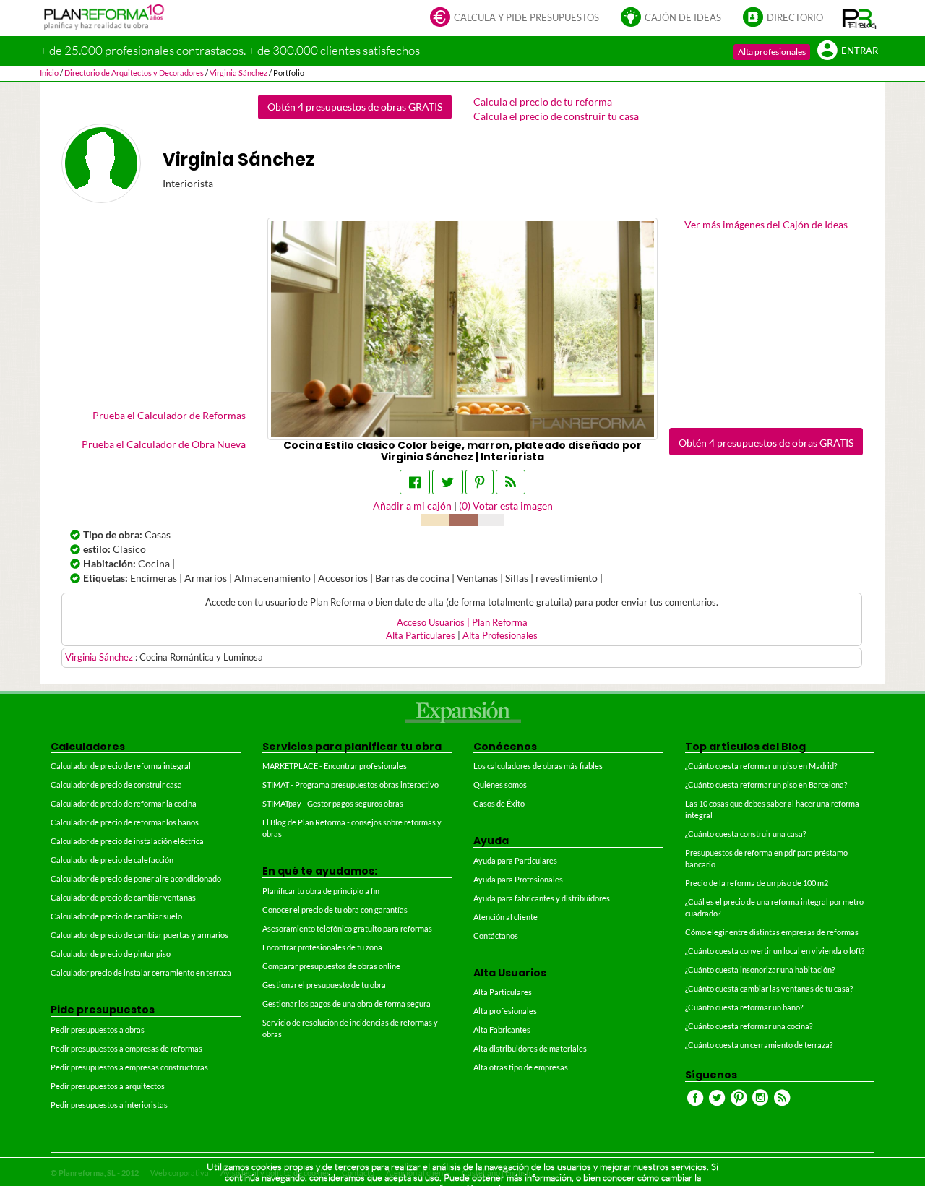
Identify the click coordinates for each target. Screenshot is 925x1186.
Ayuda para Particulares (515, 860)
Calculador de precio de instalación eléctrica (127, 841)
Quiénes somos (500, 784)
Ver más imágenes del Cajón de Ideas (766, 224)
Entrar (859, 51)
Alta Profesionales (500, 635)
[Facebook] (415, 482)
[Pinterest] (479, 482)
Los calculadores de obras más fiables (538, 765)
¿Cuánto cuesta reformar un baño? (744, 1007)
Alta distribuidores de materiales (530, 1048)
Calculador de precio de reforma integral (121, 765)
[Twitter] (447, 482)
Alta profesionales (772, 51)
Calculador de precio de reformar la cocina (124, 803)
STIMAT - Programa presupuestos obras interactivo (350, 784)
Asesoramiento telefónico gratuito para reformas (347, 928)
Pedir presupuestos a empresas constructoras (129, 1067)
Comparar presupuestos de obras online (331, 966)
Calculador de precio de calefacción (112, 859)
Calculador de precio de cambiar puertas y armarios (139, 935)
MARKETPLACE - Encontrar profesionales (334, 765)
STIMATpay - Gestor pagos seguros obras (332, 803)
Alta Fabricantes (501, 1029)
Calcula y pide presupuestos (526, 17)
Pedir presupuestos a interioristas (109, 1104)
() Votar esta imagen (506, 505)
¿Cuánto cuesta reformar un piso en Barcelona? (766, 784)
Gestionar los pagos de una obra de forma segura (346, 1003)
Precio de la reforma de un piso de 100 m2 (756, 883)
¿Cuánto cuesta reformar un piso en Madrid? (761, 765)
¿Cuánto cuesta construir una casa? (745, 833)
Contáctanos (495, 935)
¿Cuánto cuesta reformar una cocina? (748, 1026)
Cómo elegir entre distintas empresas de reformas (772, 932)
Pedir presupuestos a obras (98, 1029)
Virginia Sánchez (100, 657)
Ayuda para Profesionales (518, 879)
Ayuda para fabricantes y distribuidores (541, 898)
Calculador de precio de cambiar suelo (116, 916)
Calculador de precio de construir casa (116, 784)
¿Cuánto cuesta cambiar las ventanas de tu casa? (769, 988)
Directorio (795, 17)
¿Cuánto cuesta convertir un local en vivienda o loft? (774, 950)
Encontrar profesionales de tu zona (322, 947)
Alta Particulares (420, 635)
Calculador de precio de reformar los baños (125, 822)
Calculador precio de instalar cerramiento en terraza (141, 972)
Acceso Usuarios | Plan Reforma (462, 622)
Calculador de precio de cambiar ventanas (123, 897)
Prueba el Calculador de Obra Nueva (164, 444)
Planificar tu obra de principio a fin (320, 890)
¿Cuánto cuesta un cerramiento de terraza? (758, 1044)
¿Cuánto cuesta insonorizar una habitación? (760, 969)
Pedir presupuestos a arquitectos (108, 1086)
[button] (859, 18)
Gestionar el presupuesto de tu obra (324, 984)
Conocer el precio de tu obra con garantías (335, 909)
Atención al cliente (505, 916)
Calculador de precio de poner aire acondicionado (136, 878)
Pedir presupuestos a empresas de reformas (126, 1048)
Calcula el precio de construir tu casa (556, 116)
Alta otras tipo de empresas (520, 1067)
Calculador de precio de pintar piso (111, 953)
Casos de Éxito (499, 803)
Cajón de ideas (683, 17)
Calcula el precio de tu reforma (542, 101)
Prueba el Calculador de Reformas (169, 415)
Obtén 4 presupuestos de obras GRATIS (354, 106)
